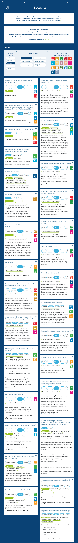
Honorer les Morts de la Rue (14, 394)
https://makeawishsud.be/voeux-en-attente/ (51, 413)
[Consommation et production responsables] (35, 198)
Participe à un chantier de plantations (53, 357)
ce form (47, 39)
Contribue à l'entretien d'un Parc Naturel (18, 490)
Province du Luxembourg (37, 65)
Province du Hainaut (39, 61)
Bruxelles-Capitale (38, 58)
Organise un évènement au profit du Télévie (56, 163)
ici (60, 20)
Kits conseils (14, 2)
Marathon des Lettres (12, 171)
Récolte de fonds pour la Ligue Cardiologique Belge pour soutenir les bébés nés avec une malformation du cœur (56, 422)
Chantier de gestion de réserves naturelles (19, 129)
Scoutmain (6, 2)
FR (60, 2)
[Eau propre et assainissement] (35, 87)
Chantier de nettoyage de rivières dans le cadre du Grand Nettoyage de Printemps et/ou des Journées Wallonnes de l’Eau (19, 107)
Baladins (9, 58)
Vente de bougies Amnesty (50, 273)
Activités (20, 2)
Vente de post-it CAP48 (49, 246)
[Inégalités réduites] (35, 239)
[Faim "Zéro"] (35, 294)
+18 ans (9, 68)
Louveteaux (9, 60)
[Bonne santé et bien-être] (71, 91)
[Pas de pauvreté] (35, 95)
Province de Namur (25, 61)
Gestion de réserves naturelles (51, 303)
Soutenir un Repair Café (13, 194)
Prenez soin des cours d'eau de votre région (20, 425)
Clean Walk (9, 262)
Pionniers (9, 66)
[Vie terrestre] (35, 133)
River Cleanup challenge (49, 120)
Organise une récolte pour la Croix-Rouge (55, 511)
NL (63, 2)
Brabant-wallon (24, 58)
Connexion (73, 2)
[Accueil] (2, 2)
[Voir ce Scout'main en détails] (36, 80)
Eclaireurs (9, 63)
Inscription (67, 2)
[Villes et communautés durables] (35, 122)
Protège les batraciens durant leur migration (56, 331)
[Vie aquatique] (35, 91)
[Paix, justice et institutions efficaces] (35, 176)
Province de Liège (25, 65)
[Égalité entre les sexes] (71, 87)
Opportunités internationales (30, 2)
